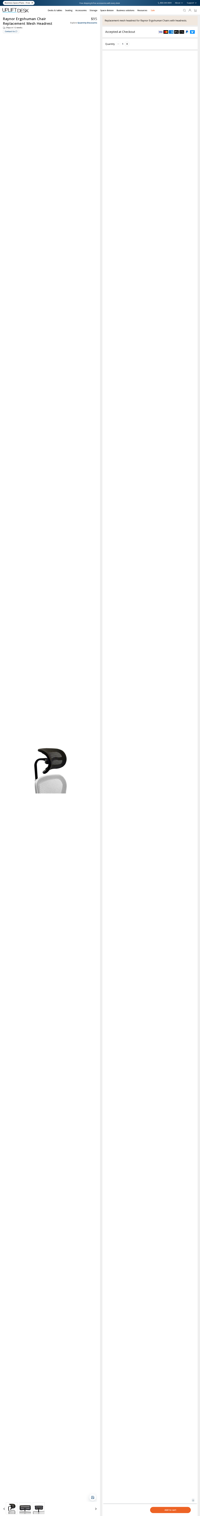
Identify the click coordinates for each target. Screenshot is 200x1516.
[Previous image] (4, 1508)
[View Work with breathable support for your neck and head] (25, 1508)
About (177, 3)
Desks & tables (55, 10)
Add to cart (170, 1510)
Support (190, 3)
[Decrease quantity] (118, 44)
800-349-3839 (165, 3)
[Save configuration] (92, 1497)
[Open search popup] (184, 10)
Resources (142, 10)
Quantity (110, 44)
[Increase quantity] (127, 44)
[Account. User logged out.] (190, 10)
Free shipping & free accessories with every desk (100, 3)
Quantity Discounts (87, 22)
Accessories (81, 10)
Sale (153, 10)
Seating (68, 10)
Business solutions (125, 10)
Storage (93, 10)
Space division (107, 10)
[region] (50, 1508)
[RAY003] (193, 1500)
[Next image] (96, 1508)
